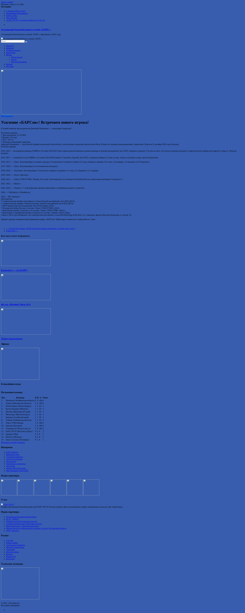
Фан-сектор (11, 461)
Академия (10, 550)
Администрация (13, 50)
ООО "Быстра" (12, 531)
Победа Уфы (11, 16)
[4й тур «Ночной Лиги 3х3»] (26, 299)
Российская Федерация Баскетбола (21, 517)
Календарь (10, 53)
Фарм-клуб (11, 556)
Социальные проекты (15, 545)
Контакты (10, 559)
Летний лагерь (12, 552)
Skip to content (7, 2)
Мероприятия (7, 116)
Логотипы (10, 466)
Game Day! (12, 231)
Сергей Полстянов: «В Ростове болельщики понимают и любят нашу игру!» (40, 228)
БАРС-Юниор (12, 452)
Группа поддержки (14, 459)
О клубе (9, 540)
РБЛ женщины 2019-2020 (17, 471)
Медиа (9, 55)
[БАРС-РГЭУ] (7, 504)
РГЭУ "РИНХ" (12, 519)
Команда (10, 48)
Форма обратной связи (16, 468)
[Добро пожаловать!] (26, 334)
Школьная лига (12, 454)
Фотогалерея (16, 57)
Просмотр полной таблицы (13, 442)
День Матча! (11, 18)
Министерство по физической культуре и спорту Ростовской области (36, 528)
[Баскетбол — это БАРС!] (26, 265)
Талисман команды (14, 457)
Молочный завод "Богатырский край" (22, 526)
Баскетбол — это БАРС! (14, 270)
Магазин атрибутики (15, 547)
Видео (14, 59)
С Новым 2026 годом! (15, 11)
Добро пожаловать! (12, 338)
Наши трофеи (12, 543)
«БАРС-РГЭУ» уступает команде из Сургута (25, 20)
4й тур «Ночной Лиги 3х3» (16, 304)
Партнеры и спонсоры (16, 464)
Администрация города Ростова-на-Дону (24, 524)
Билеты (9, 64)
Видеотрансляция (19, 62)
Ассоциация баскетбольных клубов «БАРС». (26, 29)
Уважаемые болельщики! (17, 13)
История (10, 66)
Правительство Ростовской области (21, 521)
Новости (10, 46)
